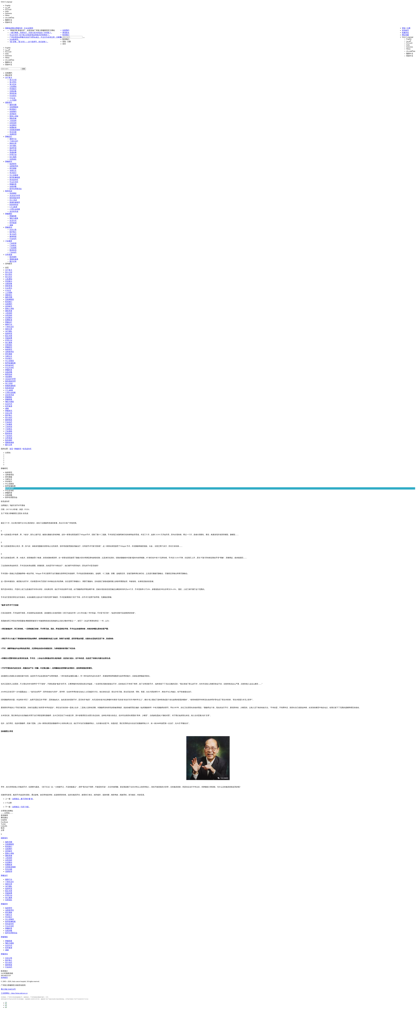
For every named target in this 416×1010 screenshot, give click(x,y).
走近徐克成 (14, 211)
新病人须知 (14, 116)
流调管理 (13, 134)
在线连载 (13, 186)
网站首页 (8, 75)
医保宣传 (13, 250)
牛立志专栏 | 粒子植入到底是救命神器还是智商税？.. (30, 35)
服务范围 (13, 105)
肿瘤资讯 (8, 227)
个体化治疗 (14, 141)
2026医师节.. (14, 39)
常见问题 (13, 132)
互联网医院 (14, 107)
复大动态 (13, 234)
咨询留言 (405, 30)
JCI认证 (12, 98)
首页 (7, 268)
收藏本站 (405, 33)
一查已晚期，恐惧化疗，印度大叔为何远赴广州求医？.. (31, 33)
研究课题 (13, 168)
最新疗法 (13, 139)
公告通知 (13, 86)
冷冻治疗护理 (15, 195)
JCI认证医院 (28, 28)
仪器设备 (13, 91)
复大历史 (13, 84)
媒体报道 (13, 236)
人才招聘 (13, 100)
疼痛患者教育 (15, 202)
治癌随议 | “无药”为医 (20, 807)
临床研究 (13, 164)
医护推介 (13, 232)
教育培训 (8, 191)
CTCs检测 (13, 207)
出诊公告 (13, 229)
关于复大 (8, 77)
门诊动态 (13, 252)
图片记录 (13, 261)
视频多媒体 (14, 259)
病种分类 (13, 143)
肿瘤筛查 (13, 216)
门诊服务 (8, 241)
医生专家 (13, 150)
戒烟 (11, 225)
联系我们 (65, 39)
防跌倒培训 (14, 205)
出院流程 (13, 123)
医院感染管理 (15, 198)
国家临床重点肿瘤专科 (14, 28)
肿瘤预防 (8, 214)
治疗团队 (13, 145)
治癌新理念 (14, 166)
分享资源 (8, 254)
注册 (408, 28)
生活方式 (13, 220)
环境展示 (13, 89)
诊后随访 (13, 125)
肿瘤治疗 (8, 136)
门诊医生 (13, 245)
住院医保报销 (15, 130)
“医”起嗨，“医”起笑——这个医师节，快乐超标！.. (29, 42)
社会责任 (13, 96)
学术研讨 (13, 173)
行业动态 (13, 239)
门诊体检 (13, 248)
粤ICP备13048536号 (8, 989)
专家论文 (13, 170)
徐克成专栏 (14, 180)
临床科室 (13, 148)
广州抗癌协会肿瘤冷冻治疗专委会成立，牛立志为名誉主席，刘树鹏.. (36, 37)
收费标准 (13, 127)
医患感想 (13, 257)
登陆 (403, 28)
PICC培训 (13, 200)
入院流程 (13, 121)
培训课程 (13, 193)
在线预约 (8, 73)
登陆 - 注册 (66, 41)
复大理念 (13, 82)
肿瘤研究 (8, 161)
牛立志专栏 (14, 182)
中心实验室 (14, 175)
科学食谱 (13, 223)
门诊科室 (13, 243)
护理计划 (13, 155)
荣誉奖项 (13, 93)
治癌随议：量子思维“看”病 (22, 799)
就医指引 (8, 102)
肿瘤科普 (13, 184)
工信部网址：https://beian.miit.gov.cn (14, 993)
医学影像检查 (15, 177)
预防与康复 (14, 218)
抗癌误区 (13, 159)
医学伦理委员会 (16, 189)
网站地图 (405, 35)
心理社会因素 (15, 209)
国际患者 (13, 118)
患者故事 (13, 152)
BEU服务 (13, 157)
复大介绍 (13, 80)
